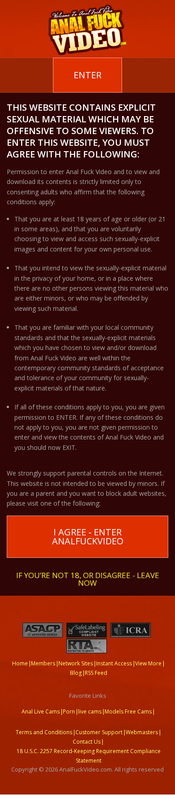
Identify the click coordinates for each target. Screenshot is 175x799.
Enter (87, 75)
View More (148, 663)
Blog (76, 673)
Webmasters (142, 732)
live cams (89, 711)
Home (20, 663)
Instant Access (114, 663)
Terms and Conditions (44, 732)
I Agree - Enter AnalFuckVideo (87, 536)
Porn (69, 711)
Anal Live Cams (41, 711)
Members (43, 663)
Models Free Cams (128, 711)
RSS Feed (96, 673)
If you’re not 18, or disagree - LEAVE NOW (87, 578)
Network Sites (75, 663)
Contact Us (87, 741)
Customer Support (98, 732)
